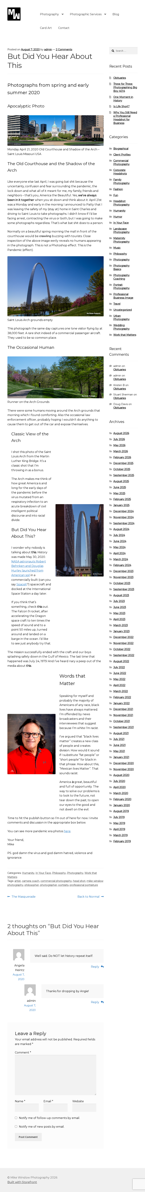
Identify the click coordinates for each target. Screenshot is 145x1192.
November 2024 (123, 517)
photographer (48, 885)
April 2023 (119, 619)
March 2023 (120, 625)
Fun (115, 195)
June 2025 (119, 487)
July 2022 (119, 667)
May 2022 (119, 679)
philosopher (32, 885)
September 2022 (123, 655)
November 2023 (123, 577)
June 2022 (119, 673)
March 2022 (120, 691)
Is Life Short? (121, 106)
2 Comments (64, 49)
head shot (79, 881)
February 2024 (122, 565)
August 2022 (121, 661)
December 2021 (123, 709)
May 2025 (119, 493)
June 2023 (119, 607)
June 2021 (119, 745)
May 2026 (119, 445)
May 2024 (119, 547)
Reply (95, 966)
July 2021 (118, 739)
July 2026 (119, 439)
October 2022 (121, 649)
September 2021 (123, 727)
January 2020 (121, 805)
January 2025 (121, 505)
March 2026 (120, 451)
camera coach (30, 881)
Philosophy (59, 873)
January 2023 (121, 631)
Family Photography (121, 181)
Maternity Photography (121, 240)
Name (20, 1101)
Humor (117, 216)
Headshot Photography (121, 202)
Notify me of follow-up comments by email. (49, 1118)
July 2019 (119, 817)
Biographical (120, 148)
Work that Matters (124, 334)
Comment (23, 1052)
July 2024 (119, 535)
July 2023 (119, 601)
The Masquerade (23, 897)
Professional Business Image (123, 296)
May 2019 (119, 823)
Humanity (28, 873)
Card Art (46, 28)
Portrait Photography (121, 286)
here (67, 831)
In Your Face (43, 873)
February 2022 (122, 697)
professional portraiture (84, 885)
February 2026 (122, 457)
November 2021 (123, 715)
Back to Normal (88, 897)
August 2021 (121, 733)
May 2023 (119, 613)
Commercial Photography (121, 162)
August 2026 (121, 433)
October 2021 (121, 721)
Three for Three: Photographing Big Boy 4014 (125, 87)
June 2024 (119, 541)
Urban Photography (121, 317)
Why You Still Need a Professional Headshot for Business (125, 117)
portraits (63, 885)
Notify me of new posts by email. (41, 1126)
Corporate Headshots (120, 171)
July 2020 (119, 781)
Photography (49, 14)
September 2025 (123, 475)
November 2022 (123, 643)
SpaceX (21, 584)
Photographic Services (86, 14)
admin (48, 49)
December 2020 (123, 763)
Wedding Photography (121, 327)
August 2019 (121, 811)
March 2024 (120, 559)
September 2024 (123, 523)
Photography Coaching (121, 277)
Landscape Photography (121, 230)
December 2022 (123, 637)
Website (78, 1101)
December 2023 (123, 571)
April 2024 (119, 553)
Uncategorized (122, 309)
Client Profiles (121, 154)
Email (48, 1101)
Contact (63, 28)
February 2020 (122, 799)
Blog (115, 14)
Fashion (118, 189)
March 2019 (120, 835)
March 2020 (120, 793)
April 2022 (119, 685)
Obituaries (119, 77)
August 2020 (121, 775)
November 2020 (123, 769)
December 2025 (123, 463)
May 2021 (119, 751)
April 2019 (119, 829)
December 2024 (123, 511)
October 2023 (121, 583)
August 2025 (121, 481)
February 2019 (122, 841)
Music (117, 247)
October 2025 (121, 469)
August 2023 (121, 595)
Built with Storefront (22, 1182)
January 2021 (121, 757)
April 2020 (119, 787)
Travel (116, 303)
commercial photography (56, 881)
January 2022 (121, 703)
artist (17, 881)
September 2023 (123, 589)
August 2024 (121, 529)
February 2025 (122, 499)
